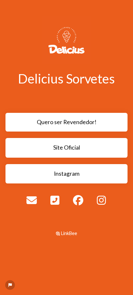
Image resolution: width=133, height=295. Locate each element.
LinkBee (68, 233)
